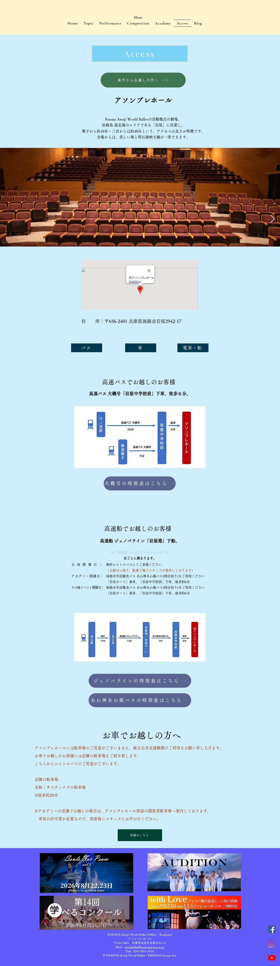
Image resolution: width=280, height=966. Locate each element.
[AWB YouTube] (272, 958)
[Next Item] (272, 219)
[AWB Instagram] (272, 943)
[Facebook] (272, 929)
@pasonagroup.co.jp (151, 947)
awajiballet (131, 947)
